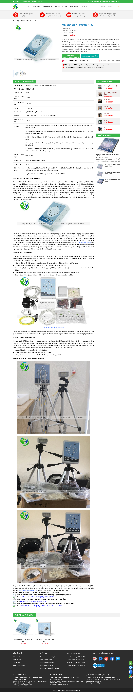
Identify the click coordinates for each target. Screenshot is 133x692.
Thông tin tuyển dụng (19, 665)
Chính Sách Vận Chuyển (47, 662)
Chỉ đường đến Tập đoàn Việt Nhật (110, 60)
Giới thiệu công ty (18, 657)
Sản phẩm (36, 6)
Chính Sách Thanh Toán (47, 665)
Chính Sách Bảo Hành (46, 659)
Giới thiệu (26, 6)
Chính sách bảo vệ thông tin (48, 657)
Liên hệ (84, 6)
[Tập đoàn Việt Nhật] (17, 7)
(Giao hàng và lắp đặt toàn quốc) (71, 56)
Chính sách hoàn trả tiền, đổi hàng (49, 668)
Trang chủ (16, 21)
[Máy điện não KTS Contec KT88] (36, 47)
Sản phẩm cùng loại (24, 615)
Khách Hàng (74, 6)
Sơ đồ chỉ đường (17, 659)
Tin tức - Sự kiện (61, 6)
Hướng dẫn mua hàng (90, 56)
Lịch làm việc (16, 662)
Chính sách (47, 6)
